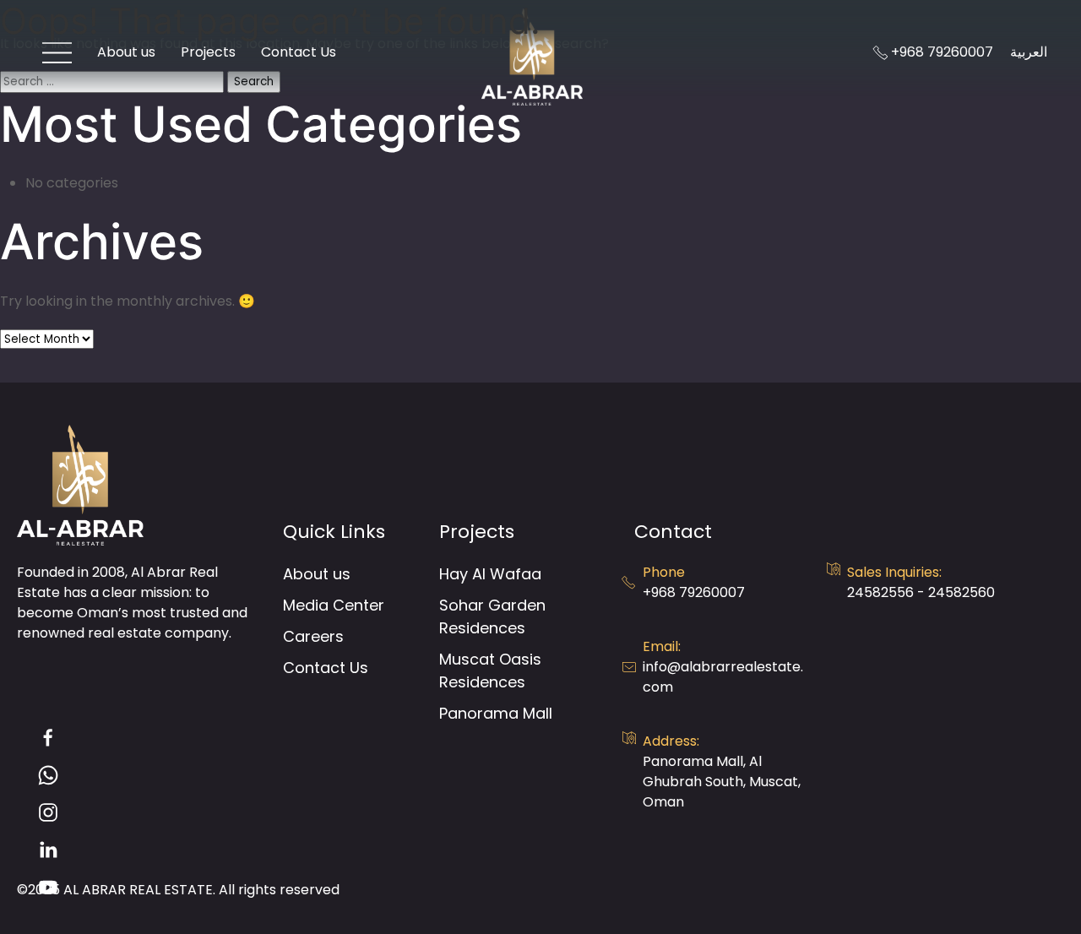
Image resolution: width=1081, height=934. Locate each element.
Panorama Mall (495, 713)
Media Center (333, 605)
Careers (313, 636)
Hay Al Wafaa (490, 573)
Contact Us (325, 667)
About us (316, 573)
